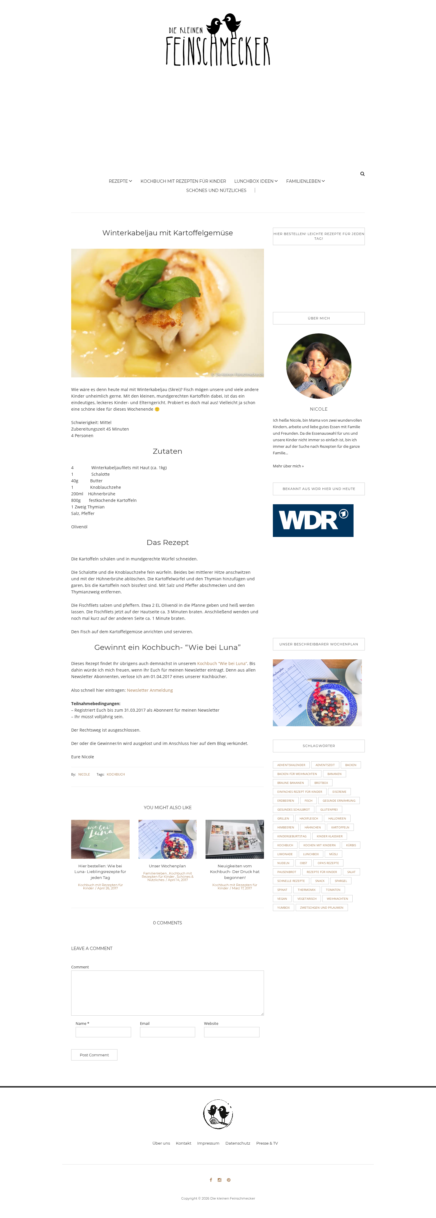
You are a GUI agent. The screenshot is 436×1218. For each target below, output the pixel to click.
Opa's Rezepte (328, 863)
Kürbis (351, 845)
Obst (303, 863)
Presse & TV (267, 1143)
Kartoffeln (340, 827)
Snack (319, 881)
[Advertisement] (218, 124)
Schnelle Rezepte (291, 881)
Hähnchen (313, 827)
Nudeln (283, 863)
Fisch (308, 800)
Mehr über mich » (288, 466)
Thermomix (307, 890)
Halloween (337, 818)
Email (144, 1023)
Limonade (285, 854)
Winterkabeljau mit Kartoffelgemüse (167, 233)
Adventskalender (291, 765)
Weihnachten (337, 898)
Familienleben (303, 181)
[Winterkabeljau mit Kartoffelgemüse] (167, 317)
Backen (351, 765)
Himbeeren (285, 827)
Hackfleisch (309, 818)
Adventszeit (325, 765)
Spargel (341, 881)
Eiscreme (339, 792)
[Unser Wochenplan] (168, 841)
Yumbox (283, 907)
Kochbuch (116, 774)
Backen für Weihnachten (297, 774)
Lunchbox (311, 854)
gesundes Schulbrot (293, 809)
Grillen (283, 818)
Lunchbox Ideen (253, 181)
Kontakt (183, 1143)
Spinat (282, 890)
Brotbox (321, 783)
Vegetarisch (306, 898)
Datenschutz (237, 1143)
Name (82, 1023)
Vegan (282, 898)
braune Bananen (290, 783)
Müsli (333, 854)
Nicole (84, 774)
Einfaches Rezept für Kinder (299, 792)
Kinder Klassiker (330, 836)
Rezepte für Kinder (322, 872)
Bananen (334, 774)
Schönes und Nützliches (216, 190)
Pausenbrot (286, 872)
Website (211, 1023)
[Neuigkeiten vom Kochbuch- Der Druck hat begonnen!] (235, 841)
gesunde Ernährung (339, 800)
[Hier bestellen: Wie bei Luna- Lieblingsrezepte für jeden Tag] (100, 841)
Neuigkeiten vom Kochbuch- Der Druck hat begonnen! (235, 872)
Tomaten (333, 890)
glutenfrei (329, 809)
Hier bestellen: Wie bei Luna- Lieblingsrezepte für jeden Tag (100, 872)
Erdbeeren (285, 800)
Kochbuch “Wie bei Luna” (222, 663)
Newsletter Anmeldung (150, 690)
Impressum (208, 1143)
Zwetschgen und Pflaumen (321, 907)
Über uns (161, 1143)
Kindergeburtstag (291, 836)
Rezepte (118, 181)
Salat (351, 872)
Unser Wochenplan (167, 866)
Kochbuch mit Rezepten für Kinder (183, 181)
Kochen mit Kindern (319, 845)
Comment (80, 967)
